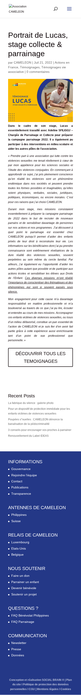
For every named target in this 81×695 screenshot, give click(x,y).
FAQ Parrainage (22, 622)
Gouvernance (21, 469)
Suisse (16, 521)
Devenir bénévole (23, 588)
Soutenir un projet (24, 594)
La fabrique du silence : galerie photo (31, 403)
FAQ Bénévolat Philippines (30, 615)
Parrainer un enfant (25, 582)
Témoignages (30, 67)
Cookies (66, 689)
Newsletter (18, 643)
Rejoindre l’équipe (24, 475)
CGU (32, 689)
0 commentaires (38, 72)
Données (17, 655)
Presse (16, 649)
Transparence (21, 493)
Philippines (19, 515)
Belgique (17, 554)
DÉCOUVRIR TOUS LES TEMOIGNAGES (40, 357)
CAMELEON (22, 62)
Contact (16, 481)
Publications (19, 487)
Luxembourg (20, 542)
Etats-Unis (18, 548)
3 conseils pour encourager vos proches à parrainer (39, 430)
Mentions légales (47, 689)
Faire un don (20, 575)
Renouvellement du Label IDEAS (28, 435)
